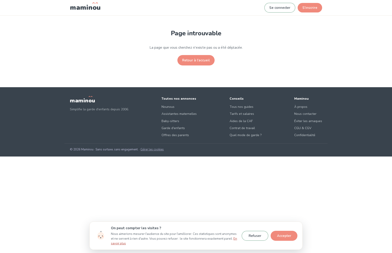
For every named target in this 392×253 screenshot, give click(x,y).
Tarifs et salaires (242, 114)
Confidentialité (304, 135)
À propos (300, 107)
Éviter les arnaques (308, 121)
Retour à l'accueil (196, 60)
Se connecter (279, 7)
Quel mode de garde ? (246, 135)
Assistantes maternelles (179, 114)
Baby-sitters (170, 121)
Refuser (255, 236)
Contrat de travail (242, 128)
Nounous (168, 107)
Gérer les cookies (152, 149)
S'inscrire (309, 7)
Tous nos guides (241, 107)
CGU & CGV (302, 128)
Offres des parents (175, 135)
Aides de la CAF (241, 121)
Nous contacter (305, 114)
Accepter (284, 236)
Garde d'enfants (173, 128)
